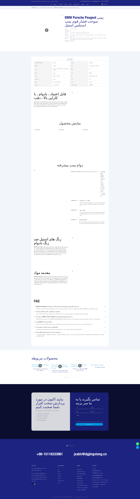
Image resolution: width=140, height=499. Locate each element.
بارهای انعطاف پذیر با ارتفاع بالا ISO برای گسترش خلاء (80, 369)
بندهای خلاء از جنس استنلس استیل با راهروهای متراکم (40, 369)
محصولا (37, 7)
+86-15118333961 (105, 1)
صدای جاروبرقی (50, 7)
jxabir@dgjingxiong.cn (90, 454)
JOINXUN (33, 7)
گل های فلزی (43, 7)
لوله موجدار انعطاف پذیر (100, 367)
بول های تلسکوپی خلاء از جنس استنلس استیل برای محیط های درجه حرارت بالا (60, 371)
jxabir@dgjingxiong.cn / (86, 1)
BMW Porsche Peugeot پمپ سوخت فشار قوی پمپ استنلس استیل (66, 7)
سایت (73, 497)
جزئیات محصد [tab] (70, 59)
